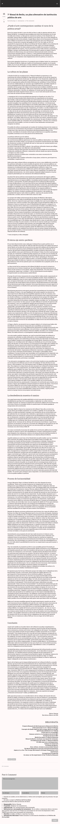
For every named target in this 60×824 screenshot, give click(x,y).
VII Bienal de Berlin (51, 745)
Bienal (14, 759)
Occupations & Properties (50, 753)
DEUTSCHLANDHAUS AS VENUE (47, 731)
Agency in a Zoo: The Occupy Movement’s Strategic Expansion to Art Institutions (36, 751)
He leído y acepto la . (17, 800)
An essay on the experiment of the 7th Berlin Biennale (40, 755)
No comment (30, 21)
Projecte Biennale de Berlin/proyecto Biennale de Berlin (40, 726)
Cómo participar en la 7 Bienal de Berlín (45, 727)
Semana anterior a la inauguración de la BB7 (43, 734)
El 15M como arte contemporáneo (47, 742)
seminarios (21, 21)
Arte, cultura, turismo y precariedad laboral (44, 747)
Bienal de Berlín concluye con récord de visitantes (42, 739)
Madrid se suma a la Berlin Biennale (46, 737)
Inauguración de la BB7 (50, 735)
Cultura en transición (51, 744)
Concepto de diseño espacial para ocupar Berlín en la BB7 (40, 729)
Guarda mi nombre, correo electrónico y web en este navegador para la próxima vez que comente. (30, 797)
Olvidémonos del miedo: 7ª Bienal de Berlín (44, 740)
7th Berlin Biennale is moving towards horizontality (41, 748)
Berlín (9, 759)
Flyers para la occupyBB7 (49, 732)
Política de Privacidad (23, 800)
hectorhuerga (12, 21)
